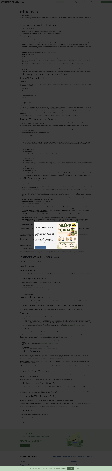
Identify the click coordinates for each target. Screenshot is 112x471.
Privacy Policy (63, 468)
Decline (78, 468)
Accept (70, 468)
